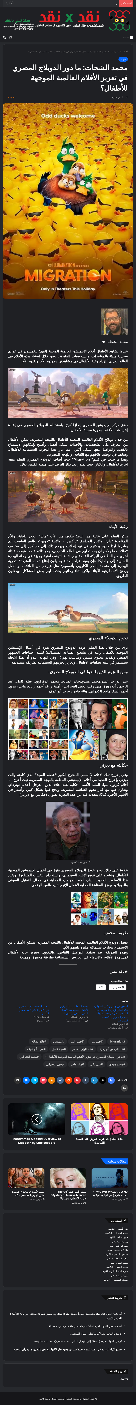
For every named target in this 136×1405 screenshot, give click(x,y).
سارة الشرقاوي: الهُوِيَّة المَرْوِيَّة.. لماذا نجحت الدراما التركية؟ (88, 3)
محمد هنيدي (116, 1064)
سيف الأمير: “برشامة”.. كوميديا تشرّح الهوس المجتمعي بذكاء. (28, 1193)
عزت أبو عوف (35, 1049)
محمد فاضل (44, 1398)
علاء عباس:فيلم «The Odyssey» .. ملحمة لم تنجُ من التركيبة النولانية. (110, 1193)
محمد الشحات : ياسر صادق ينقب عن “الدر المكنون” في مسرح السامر (32, 1010)
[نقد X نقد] (68, 20)
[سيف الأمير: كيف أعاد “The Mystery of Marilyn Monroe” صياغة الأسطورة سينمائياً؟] (68, 1178)
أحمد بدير (96, 1041)
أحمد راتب (77, 1041)
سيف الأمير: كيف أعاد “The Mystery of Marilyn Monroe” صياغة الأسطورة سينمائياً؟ (68, 1195)
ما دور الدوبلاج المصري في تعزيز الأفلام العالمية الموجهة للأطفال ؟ (84, 1056)
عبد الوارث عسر (81, 1049)
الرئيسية (121, 51)
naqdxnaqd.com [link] (44, 1341)
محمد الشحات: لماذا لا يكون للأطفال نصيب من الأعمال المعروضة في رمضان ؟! (73, 1010)
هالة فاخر (76, 1064)
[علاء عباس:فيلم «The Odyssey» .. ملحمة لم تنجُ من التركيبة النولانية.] (110, 1178)
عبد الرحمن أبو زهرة (111, 1049)
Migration (116, 1041)
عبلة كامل (58, 1049)
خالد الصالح (38, 1041)
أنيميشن (58, 1041)
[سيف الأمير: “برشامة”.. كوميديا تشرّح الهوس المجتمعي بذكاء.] (26, 1178)
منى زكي (95, 1064)
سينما (112, 51)
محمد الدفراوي (28, 1056)
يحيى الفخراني (54, 1064)
